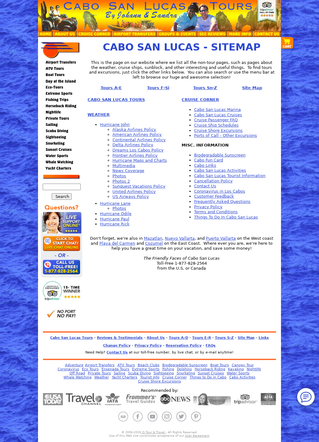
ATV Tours (126, 365)
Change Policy (117, 346)
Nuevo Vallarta (180, 238)
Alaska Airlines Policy (134, 129)
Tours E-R (201, 338)
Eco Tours (90, 369)
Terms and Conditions (216, 211)
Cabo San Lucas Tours (71, 338)
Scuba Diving (139, 373)
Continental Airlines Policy (139, 139)
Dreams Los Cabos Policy (138, 150)
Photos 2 (121, 181)
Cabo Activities (242, 377)
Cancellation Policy (213, 181)
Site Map (252, 87)
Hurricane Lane (115, 203)
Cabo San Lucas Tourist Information (229, 175)
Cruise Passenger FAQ (216, 120)
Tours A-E (111, 87)
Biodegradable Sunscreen (219, 155)
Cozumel (154, 243)
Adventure (74, 365)
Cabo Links (205, 165)
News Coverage (128, 170)
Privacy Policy (208, 206)
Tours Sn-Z (205, 87)
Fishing (168, 369)
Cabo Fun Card (208, 160)
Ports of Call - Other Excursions (225, 135)
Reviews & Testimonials (120, 338)
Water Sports (238, 373)
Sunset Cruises (211, 373)
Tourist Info (150, 377)
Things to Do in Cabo (208, 377)
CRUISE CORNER (200, 99)
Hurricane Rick (115, 224)
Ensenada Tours (115, 369)
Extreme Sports (146, 369)
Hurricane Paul (114, 219)
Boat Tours (219, 365)
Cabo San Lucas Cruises (218, 115)
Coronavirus (68, 369)
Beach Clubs (149, 365)
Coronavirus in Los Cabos (219, 191)
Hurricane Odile (115, 213)
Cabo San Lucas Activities (220, 170)
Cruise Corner (174, 377)
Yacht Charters (124, 377)
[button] (287, 43)
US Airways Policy (130, 196)
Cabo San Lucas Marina (217, 109)
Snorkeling (186, 373)
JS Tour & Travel (153, 432)
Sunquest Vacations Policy (138, 186)
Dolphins (184, 369)
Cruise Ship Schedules (216, 125)
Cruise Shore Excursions (218, 130)
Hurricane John (115, 124)
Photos (119, 176)
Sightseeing (164, 373)
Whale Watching (78, 377)
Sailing (119, 373)
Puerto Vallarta (221, 238)
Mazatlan (153, 238)
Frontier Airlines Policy (135, 155)
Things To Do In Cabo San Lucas (226, 217)
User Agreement (197, 435)
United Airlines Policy (134, 191)
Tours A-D (178, 338)
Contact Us (205, 186)
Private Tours (99, 373)
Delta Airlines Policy (132, 144)
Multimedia (123, 165)
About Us (156, 338)
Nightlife (254, 369)
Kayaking (236, 369)
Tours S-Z (224, 338)
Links (264, 338)
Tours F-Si (158, 87)
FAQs (211, 346)
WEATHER (99, 114)
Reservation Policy (184, 346)
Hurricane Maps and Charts (139, 160)
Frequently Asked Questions (222, 201)
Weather (101, 377)
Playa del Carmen (117, 243)
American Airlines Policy (137, 134)
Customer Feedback (214, 196)
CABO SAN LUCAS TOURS (116, 99)
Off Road (77, 373)
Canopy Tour (243, 365)
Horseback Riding (210, 369)
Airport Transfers (100, 365)
